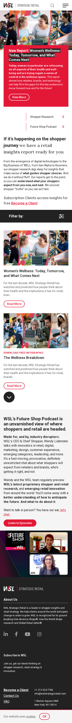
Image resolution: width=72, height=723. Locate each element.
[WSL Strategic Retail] (21, 5)
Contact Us (11, 696)
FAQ (6, 701)
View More (19, 97)
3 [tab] (18, 41)
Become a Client (24, 203)
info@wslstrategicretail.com (50, 693)
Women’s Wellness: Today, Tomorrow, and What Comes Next (34, 273)
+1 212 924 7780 (43, 690)
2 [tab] (11, 41)
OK (44, 716)
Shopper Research (42, 116)
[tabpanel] (36, 30)
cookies (31, 716)
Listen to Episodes (20, 523)
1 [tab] (5, 41)
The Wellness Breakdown (24, 358)
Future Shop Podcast (43, 126)
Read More (14, 303)
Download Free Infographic (24, 352)
